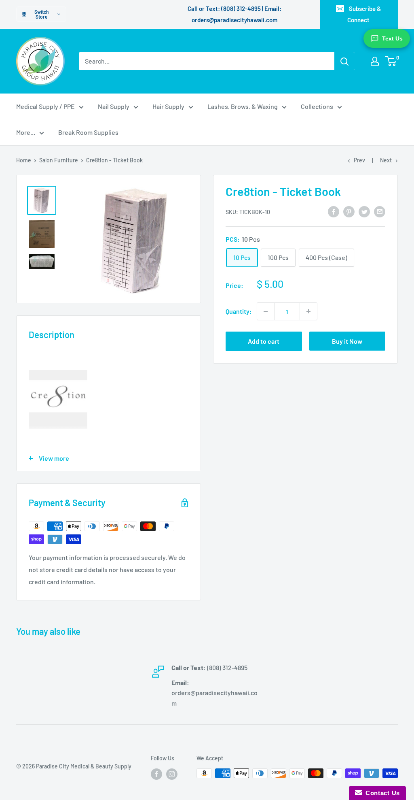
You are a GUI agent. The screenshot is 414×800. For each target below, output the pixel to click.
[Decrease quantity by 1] (265, 311)
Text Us (392, 38)
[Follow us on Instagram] (171, 774)
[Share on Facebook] (333, 211)
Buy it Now (347, 341)
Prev (359, 160)
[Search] (344, 61)
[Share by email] (379, 211)
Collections (317, 106)
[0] (391, 61)
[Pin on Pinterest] (349, 211)
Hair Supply (168, 106)
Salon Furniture (58, 160)
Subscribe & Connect (364, 14)
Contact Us (381, 792)
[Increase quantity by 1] (308, 311)
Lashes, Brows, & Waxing (242, 106)
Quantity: (239, 311)
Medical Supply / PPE (45, 106)
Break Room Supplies (88, 132)
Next (386, 160)
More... (25, 132)
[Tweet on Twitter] (364, 211)
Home (23, 160)
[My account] (375, 61)
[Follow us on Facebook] (156, 774)
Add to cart (263, 341)
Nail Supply (113, 106)
